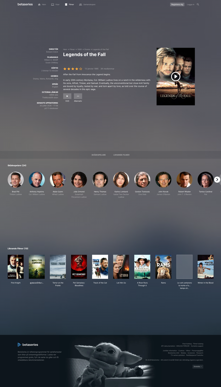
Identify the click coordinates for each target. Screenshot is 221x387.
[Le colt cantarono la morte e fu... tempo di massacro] (184, 267)
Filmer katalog (198, 344)
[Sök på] (198, 4)
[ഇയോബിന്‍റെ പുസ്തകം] (37, 267)
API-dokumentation (168, 346)
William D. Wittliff (51, 60)
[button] (16, 185)
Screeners (191, 353)
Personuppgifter (197, 351)
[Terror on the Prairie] (58, 267)
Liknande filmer (121, 155)
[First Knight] (16, 267)
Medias (183, 353)
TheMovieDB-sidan (50, 97)
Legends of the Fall (101, 49)
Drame (87, 49)
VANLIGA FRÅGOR (182, 346)
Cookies (181, 351)
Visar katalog (187, 344)
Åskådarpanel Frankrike (194, 355)
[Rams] (163, 267)
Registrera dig (177, 4)
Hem (65, 49)
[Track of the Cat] (100, 267)
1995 (79, 49)
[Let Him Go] (121, 267)
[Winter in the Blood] (206, 267)
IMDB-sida (53, 95)
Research (199, 353)
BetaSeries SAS (173, 353)
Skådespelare (99, 155)
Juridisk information (170, 351)
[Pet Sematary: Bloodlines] (79, 267)
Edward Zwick (52, 52)
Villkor (188, 351)
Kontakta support (197, 346)
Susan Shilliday (52, 62)
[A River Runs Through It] (142, 267)
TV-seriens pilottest (178, 355)
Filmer (72, 49)
